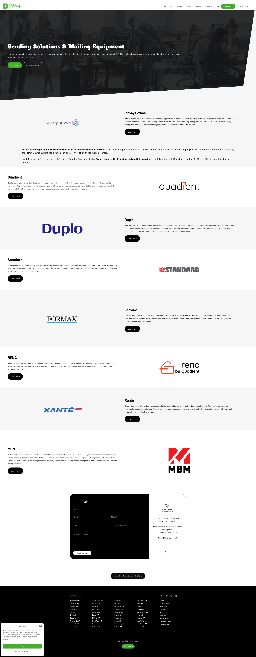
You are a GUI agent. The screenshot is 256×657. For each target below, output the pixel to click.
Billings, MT (96, 618)
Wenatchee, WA (142, 624)
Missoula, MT (118, 600)
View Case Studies (33, 65)
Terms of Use (164, 624)
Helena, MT (96, 624)
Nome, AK (73, 612)
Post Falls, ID (96, 609)
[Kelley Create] (12, 6)
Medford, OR (118, 609)
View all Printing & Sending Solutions (128, 576)
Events (188, 6)
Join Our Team (128, 646)
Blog (161, 612)
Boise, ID (95, 606)
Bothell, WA (118, 627)
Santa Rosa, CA (97, 600)
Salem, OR (117, 621)
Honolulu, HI (96, 603)
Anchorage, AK (75, 600)
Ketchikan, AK (75, 609)
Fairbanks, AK (74, 603)
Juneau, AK (74, 606)
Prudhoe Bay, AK (75, 621)
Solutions (167, 6)
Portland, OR (118, 612)
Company (178, 6)
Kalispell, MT (96, 627)
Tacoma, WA (141, 618)
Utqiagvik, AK (74, 624)
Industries (163, 606)
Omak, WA (140, 615)
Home (162, 601)
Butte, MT (95, 615)
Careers (198, 6)
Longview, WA (141, 609)
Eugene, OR (118, 603)
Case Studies (164, 603)
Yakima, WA (140, 627)
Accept (22, 646)
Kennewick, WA (142, 600)
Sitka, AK (73, 615)
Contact (228, 6)
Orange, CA (73, 627)
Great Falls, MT (97, 621)
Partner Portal (243, 6)
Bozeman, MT (96, 612)
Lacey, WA (140, 606)
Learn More (132, 132)
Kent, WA (140, 603)
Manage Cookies (165, 621)
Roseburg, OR (119, 618)
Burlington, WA (119, 624)
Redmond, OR (119, 615)
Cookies (17, 651)
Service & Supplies (212, 6)
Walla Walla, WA (142, 621)
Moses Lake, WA (142, 612)
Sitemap (163, 615)
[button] (41, 626)
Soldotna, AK (74, 618)
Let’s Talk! (15, 65)
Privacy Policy (24, 651)
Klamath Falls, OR (120, 606)
